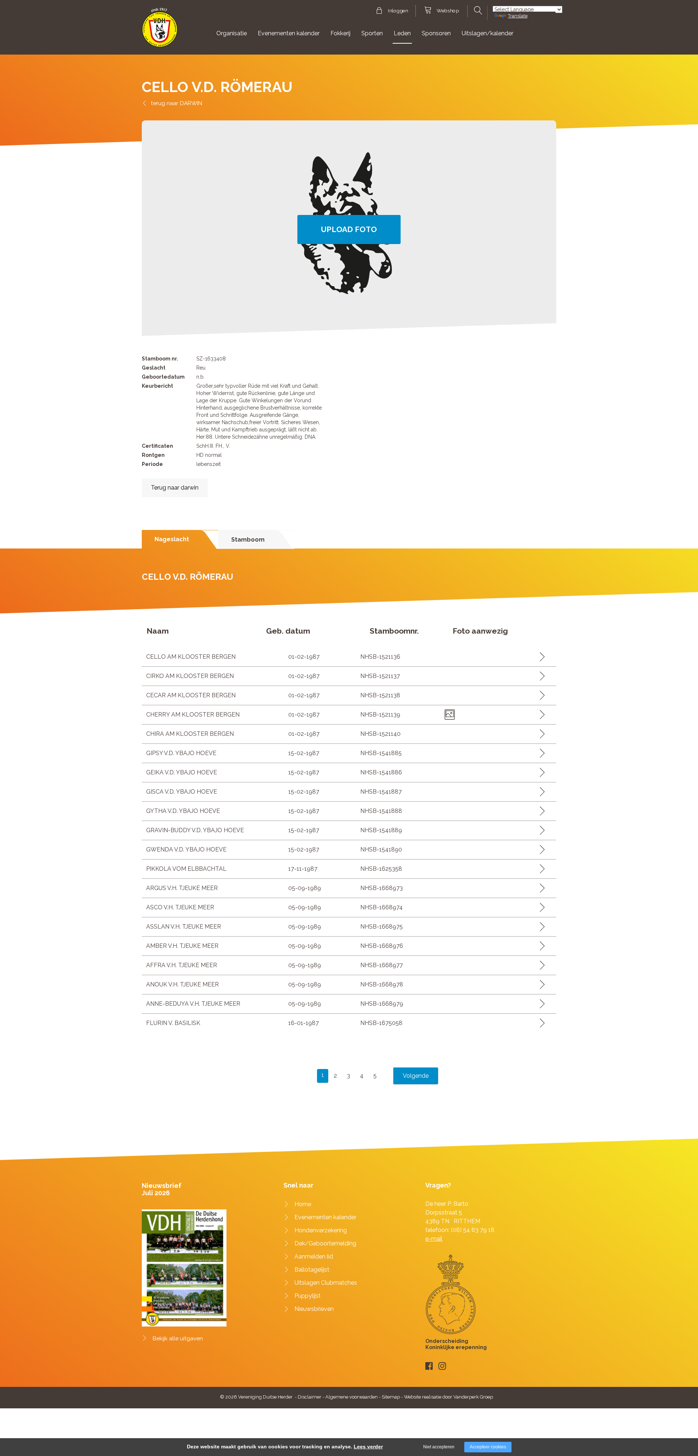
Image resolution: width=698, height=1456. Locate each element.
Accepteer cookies (488, 1446)
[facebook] (429, 1366)
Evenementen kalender (289, 33)
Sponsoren (436, 33)
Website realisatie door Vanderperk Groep (448, 1397)
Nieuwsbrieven (314, 1308)
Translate (517, 16)
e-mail (433, 1238)
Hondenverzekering (320, 1230)
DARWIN (191, 103)
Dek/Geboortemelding (325, 1243)
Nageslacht (172, 539)
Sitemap (391, 1397)
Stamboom (248, 539)
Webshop (448, 11)
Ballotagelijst (311, 1269)
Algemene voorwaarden (351, 1397)
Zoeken (477, 10)
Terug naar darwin (174, 487)
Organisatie (231, 33)
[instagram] (442, 1366)
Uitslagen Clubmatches (325, 1282)
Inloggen (398, 11)
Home (302, 1204)
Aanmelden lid (313, 1256)
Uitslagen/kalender (487, 33)
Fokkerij (340, 33)
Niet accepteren (438, 1446)
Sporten (372, 33)
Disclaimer (309, 1397)
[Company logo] (160, 30)
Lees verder (368, 1446)
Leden (402, 33)
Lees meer (539, 657)
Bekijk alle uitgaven (178, 1338)
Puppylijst (307, 1295)
